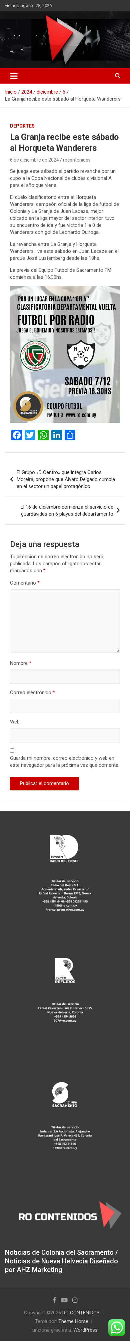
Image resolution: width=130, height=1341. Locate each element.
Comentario (25, 583)
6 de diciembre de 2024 (34, 160)
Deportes (22, 126)
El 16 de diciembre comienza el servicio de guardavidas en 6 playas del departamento (67, 510)
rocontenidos (77, 160)
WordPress (85, 1330)
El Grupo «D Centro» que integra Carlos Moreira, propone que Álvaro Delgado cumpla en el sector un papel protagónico (66, 479)
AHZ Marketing (39, 1270)
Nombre (20, 663)
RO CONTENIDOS (81, 1313)
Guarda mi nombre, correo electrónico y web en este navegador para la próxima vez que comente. (64, 761)
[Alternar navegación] (14, 76)
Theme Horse (73, 1321)
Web (15, 722)
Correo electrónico (32, 692)
